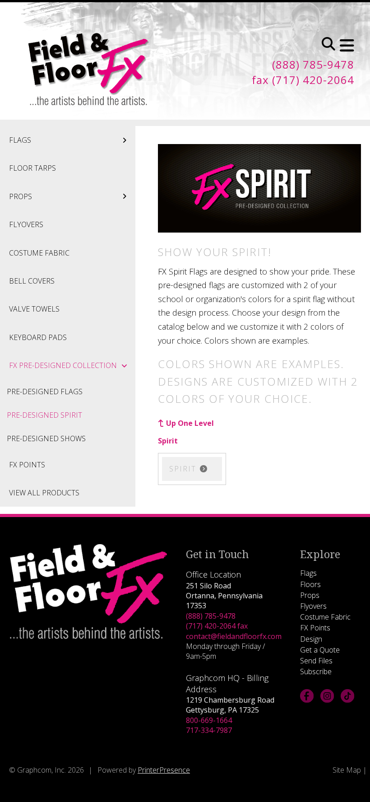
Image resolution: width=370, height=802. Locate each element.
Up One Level (190, 423)
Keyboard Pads (38, 337)
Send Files (316, 661)
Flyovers (26, 224)
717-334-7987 (209, 730)
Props (20, 196)
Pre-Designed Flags (45, 391)
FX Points (27, 465)
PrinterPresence (164, 770)
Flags (20, 140)
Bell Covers (32, 281)
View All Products (44, 493)
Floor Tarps (32, 168)
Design (311, 639)
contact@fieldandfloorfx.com (234, 636)
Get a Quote (320, 650)
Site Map (347, 770)
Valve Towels (34, 309)
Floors (310, 584)
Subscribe (316, 671)
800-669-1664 (209, 720)
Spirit (168, 441)
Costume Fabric (39, 253)
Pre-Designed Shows (46, 438)
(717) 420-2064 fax (217, 626)
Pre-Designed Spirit (44, 415)
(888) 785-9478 (211, 616)
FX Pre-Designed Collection (63, 365)
